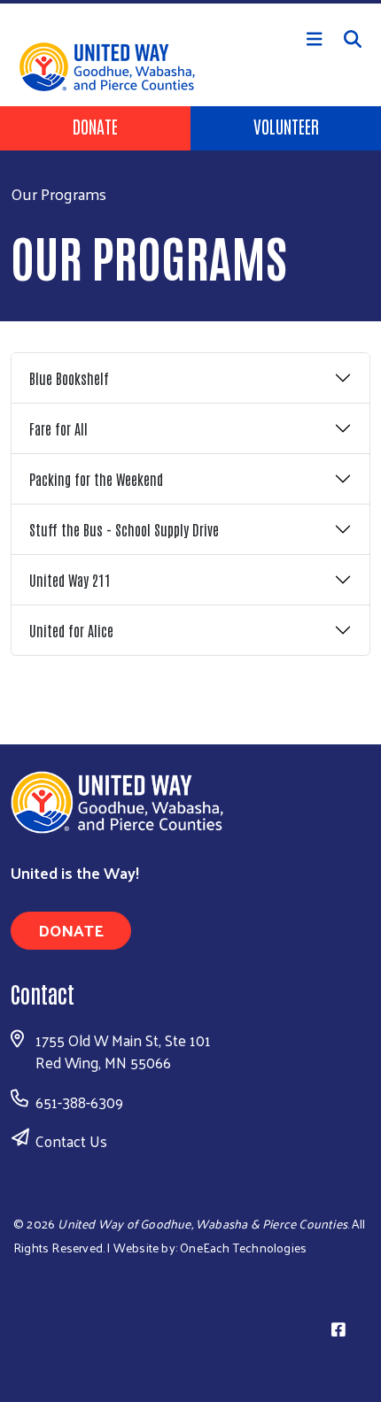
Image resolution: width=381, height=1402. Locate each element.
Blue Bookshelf (69, 378)
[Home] (190, 2)
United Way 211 (70, 580)
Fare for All (58, 428)
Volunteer (286, 125)
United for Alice (71, 630)
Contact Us (71, 1141)
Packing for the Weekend (96, 479)
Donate (95, 125)
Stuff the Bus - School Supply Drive (124, 529)
